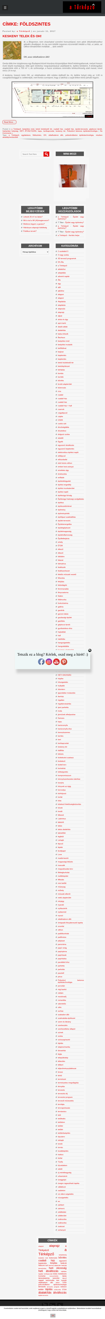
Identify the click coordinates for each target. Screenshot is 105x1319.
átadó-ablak (62, 327)
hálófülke (61, 639)
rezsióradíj (62, 997)
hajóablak (62, 632)
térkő (60, 1075)
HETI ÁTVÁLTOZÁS (28, 131)
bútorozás (62, 388)
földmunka (62, 600)
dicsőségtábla (63, 427)
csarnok (61, 409)
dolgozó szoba (64, 434)
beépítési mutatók (65, 345)
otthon (60, 930)
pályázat (61, 941)
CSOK (60, 420)
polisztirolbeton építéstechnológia (79, 135)
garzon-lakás (63, 614)
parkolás (61, 969)
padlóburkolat (63, 934)
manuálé (61, 865)
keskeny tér (60, 131)
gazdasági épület (65, 617)
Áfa (59, 280)
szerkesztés (62, 1025)
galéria (60, 607)
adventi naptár (64, 276)
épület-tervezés (81, 129)
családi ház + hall (65, 406)
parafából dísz (63, 962)
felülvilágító (62, 585)
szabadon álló (63, 1015)
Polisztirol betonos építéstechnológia (82, 131)
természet (62, 1079)
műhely (61, 890)
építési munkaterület (66, 488)
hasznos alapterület (55, 1265)
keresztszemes (64, 732)
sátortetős (62, 1004)
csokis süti (62, 424)
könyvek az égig (64, 786)
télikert (60, 1065)
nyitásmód (62, 912)
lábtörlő (61, 822)
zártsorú (61, 1208)
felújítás (61, 582)
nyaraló (61, 905)
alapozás (61, 309)
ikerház (61, 696)
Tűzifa (60, 1162)
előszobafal (62, 459)
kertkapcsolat (48, 131)
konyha (61, 783)
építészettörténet (65, 506)
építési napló (63, 492)
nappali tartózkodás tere (48, 1280)
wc (59, 1201)
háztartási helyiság (10, 131)
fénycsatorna (63, 592)
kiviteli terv (62, 765)
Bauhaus (61, 337)
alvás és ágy (63, 319)
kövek (60, 808)
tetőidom (61, 1122)
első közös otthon (65, 463)
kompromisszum (64, 775)
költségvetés (63, 772)
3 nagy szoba (63, 255)
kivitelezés (62, 1274)
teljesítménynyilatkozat (67, 1068)
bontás (60, 373)
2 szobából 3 (63, 251)
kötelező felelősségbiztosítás (69, 804)
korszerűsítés (54, 1276)
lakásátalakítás (44, 1278)
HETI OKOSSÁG (64, 675)
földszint (41, 1265)
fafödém (61, 556)
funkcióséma (63, 603)
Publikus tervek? (30, 231)
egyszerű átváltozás (66, 445)
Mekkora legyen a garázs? (34, 224)
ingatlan (61, 700)
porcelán (61, 986)
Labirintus (62, 819)
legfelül (61, 836)
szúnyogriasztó (64, 1040)
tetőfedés (61, 1119)
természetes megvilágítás (68, 1083)
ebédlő (60, 438)
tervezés (61, 1090)
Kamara (61, 718)
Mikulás (61, 880)
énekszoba (62, 474)
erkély (60, 542)
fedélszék (62, 567)
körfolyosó (62, 793)
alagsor (61, 294)
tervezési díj (63, 1094)
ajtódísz (61, 291)
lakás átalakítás (64, 829)
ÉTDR (60, 546)
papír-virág (62, 948)
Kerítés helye (74, 235)
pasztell (61, 973)
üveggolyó (62, 1180)
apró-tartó (62, 323)
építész (61, 503)
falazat (60, 560)
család (60, 395)
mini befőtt (62, 883)
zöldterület (62, 1216)
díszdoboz (62, 431)
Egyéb (60, 442)
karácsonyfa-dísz (65, 729)
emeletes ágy (63, 470)
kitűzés (61, 754)
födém (60, 596)
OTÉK (64, 1282)
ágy (59, 284)
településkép (63, 1058)
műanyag (61, 887)
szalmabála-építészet (66, 1018)
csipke (60, 416)
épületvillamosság (65, 535)
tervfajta (61, 1104)
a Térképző (23, 31)
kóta (59, 801)
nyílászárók (62, 908)
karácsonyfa (63, 725)
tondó (60, 1144)
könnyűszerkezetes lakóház (69, 779)
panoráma (62, 944)
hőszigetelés (63, 682)
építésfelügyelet (64, 481)
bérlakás (61, 370)
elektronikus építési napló (68, 452)
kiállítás (61, 750)
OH (45, 135)
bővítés (61, 380)
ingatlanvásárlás (64, 704)
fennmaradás (63, 589)
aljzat (60, 316)
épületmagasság (64, 531)
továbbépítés (63, 1151)
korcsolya (62, 790)
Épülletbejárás (63, 538)
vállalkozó (62, 1187)
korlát (60, 797)
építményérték (64, 513)
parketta (61, 966)
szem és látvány (64, 1022)
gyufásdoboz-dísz (65, 628)
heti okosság (58, 1267)
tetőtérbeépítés (64, 1133)
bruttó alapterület (65, 384)
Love (60, 854)
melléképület (63, 876)
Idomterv (61, 689)
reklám (60, 993)
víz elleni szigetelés (66, 1194)
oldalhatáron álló (56, 135)
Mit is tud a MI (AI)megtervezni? (36, 220)
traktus (60, 1154)
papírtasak (62, 955)
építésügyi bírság (65, 495)
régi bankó (62, 989)
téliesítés (61, 1061)
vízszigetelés (63, 1198)
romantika (62, 1000)
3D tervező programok (67, 258)
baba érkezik (63, 334)
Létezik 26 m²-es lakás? (33, 217)
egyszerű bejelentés (66, 449)
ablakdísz (62, 269)
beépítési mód (28, 129)
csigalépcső (62, 413)
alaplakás (62, 305)
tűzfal (60, 1158)
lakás (60, 826)
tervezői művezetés (66, 1101)
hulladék (61, 686)
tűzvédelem (62, 1165)
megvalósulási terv (65, 869)
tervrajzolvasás (64, 1108)
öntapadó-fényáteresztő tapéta (70, 923)
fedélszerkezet (64, 571)
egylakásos (25, 135)
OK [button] (53, 1315)
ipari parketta (63, 707)
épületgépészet (64, 528)
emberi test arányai (66, 467)
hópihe (60, 679)
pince (60, 977)
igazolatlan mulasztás (66, 693)
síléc (60, 1007)
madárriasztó (63, 858)
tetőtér (60, 1126)
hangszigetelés (64, 643)
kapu (40, 131)
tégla (60, 1054)
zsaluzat (61, 1226)
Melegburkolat (63, 872)
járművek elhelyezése (66, 714)
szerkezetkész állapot (66, 1029)
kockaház (62, 768)
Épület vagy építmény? (74, 222)
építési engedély (64, 485)
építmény (61, 510)
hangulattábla (63, 646)
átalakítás (62, 330)
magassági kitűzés (65, 862)
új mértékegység (64, 1173)
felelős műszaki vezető (67, 574)
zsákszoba (62, 1219)
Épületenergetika (65, 524)
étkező (60, 549)
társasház (62, 1050)
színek (60, 1032)
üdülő (60, 1169)
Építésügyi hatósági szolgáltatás (71, 499)
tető (59, 1115)
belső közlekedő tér (44, 129)
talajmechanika (64, 1047)
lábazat (61, 815)
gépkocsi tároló (95, 129)
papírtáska (62, 959)
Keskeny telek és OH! (22, 36)
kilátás (55, 1274)
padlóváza (62, 937)
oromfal (61, 926)
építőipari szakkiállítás (67, 517)
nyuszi (60, 915)
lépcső (60, 844)
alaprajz (61, 312)
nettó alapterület (64, 898)
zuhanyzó (62, 1230)
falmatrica (62, 564)
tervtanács (62, 1111)
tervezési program (65, 1097)
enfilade (61, 477)
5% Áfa (61, 262)
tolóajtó (61, 1140)
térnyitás (61, 1086)
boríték (61, 377)
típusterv (61, 1137)
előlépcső (62, 456)
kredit (60, 811)
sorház (60, 1011)
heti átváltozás (48, 1271)
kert (59, 739)
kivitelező (61, 761)
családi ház (58, 129)
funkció (64, 1263)
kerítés (60, 736)
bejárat (61, 352)
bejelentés (62, 355)
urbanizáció (62, 1176)
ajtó (59, 287)
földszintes (37, 135)
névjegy (61, 901)
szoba (60, 1036)
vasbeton (61, 1190)
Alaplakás (62, 301)
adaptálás (62, 273)
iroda (60, 711)
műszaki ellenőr (64, 894)
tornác (60, 1147)
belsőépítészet (64, 366)
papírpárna (62, 951)
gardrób (61, 610)
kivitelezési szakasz (66, 758)
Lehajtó (61, 840)
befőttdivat (62, 348)
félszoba (61, 578)
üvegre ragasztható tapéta (68, 1183)
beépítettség (63, 1255)
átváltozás (60, 1292)
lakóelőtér (62, 833)
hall (59, 635)
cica (59, 391)
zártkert (61, 1205)
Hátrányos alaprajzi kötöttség (35, 227)
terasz (60, 1072)
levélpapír (62, 851)
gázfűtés (61, 621)
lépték (60, 847)
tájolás (60, 1043)
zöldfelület (62, 1212)
